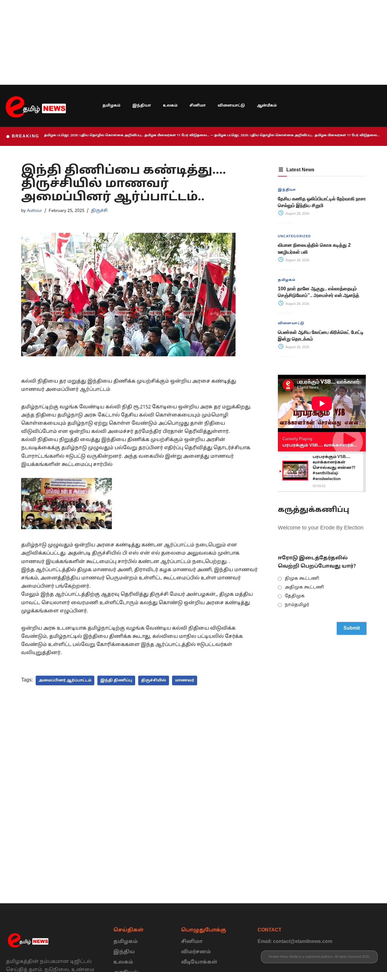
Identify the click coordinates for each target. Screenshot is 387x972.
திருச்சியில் (153, 680)
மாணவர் (184, 680)
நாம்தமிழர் (297, 605)
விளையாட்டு (231, 106)
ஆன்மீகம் (267, 106)
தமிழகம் (111, 106)
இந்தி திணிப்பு (116, 680)
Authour (34, 210)
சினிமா (198, 106)
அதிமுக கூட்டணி (304, 587)
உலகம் (170, 106)
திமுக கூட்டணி (302, 578)
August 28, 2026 (297, 214)
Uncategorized (294, 236)
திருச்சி (99, 210)
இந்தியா (141, 106)
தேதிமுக (295, 596)
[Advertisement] (181, 42)
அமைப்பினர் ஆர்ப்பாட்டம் (65, 680)
